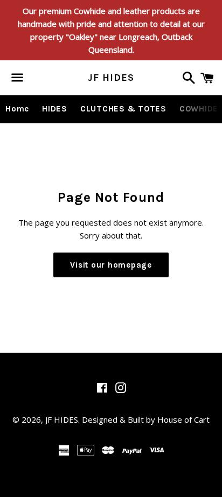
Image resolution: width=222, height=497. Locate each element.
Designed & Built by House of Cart (146, 419)
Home (17, 109)
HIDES (54, 109)
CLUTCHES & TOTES (123, 109)
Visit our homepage (111, 265)
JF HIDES (111, 77)
